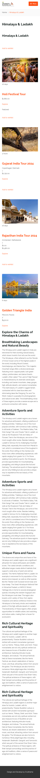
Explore (5, 104)
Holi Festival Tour (14, 94)
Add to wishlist (7, 48)
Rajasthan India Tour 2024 (19, 235)
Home (4, 12)
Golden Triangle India (17, 310)
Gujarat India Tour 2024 (18, 163)
